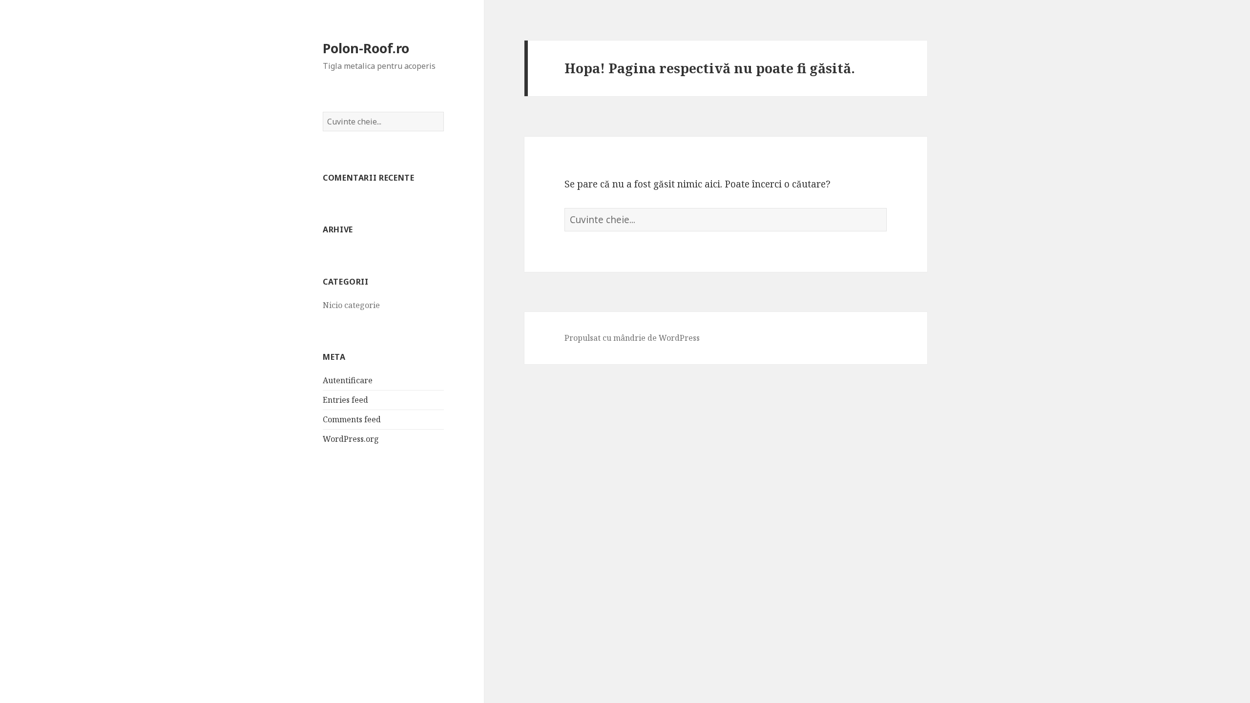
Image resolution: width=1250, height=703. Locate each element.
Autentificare (348, 380)
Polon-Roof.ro (366, 48)
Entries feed (345, 399)
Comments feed (352, 419)
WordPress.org (351, 439)
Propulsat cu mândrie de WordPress (632, 337)
